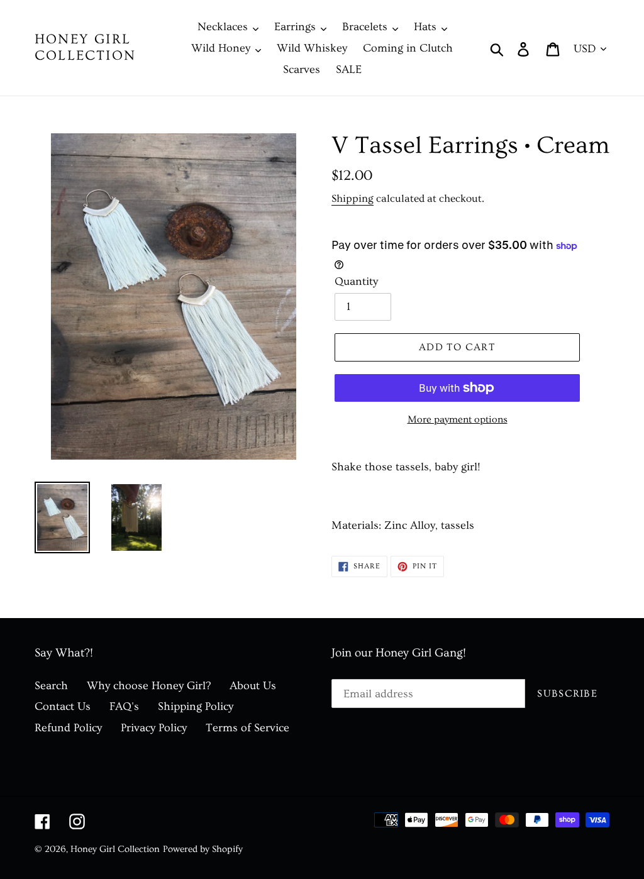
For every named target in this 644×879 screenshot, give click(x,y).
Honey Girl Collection (85, 47)
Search (51, 685)
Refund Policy (68, 727)
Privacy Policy (154, 727)
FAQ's (124, 706)
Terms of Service (247, 727)
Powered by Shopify (203, 849)
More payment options (458, 419)
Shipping (352, 198)
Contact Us (63, 706)
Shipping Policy (195, 706)
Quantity (356, 281)
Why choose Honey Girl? (149, 685)
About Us (253, 685)
